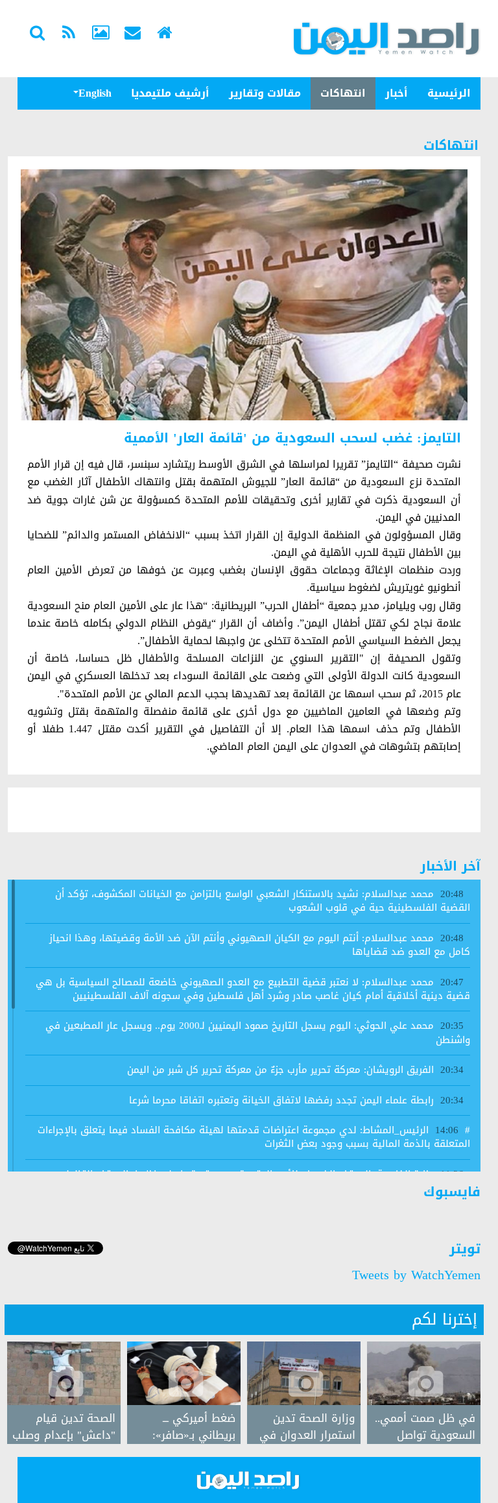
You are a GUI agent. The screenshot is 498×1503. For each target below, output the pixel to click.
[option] (64, 1392)
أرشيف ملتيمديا (170, 93)
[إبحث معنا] (37, 34)
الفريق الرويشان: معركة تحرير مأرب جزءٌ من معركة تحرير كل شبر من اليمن (280, 1070)
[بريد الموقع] (132, 34)
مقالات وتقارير (265, 93)
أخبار (396, 93)
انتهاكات (343, 93)
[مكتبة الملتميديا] (100, 34)
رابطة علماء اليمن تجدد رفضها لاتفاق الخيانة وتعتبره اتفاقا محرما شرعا (281, 1100)
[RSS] (69, 34)
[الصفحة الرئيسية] (164, 34)
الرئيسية (449, 93)
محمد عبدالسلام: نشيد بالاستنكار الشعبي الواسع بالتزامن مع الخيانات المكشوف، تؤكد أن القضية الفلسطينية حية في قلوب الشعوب (262, 901)
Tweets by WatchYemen (416, 1274)
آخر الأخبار (450, 866)
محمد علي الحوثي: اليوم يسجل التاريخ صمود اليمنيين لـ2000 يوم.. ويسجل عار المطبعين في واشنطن (257, 1032)
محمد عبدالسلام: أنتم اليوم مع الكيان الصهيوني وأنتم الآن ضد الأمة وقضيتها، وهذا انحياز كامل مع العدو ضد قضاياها (259, 945)
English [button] (95, 93)
